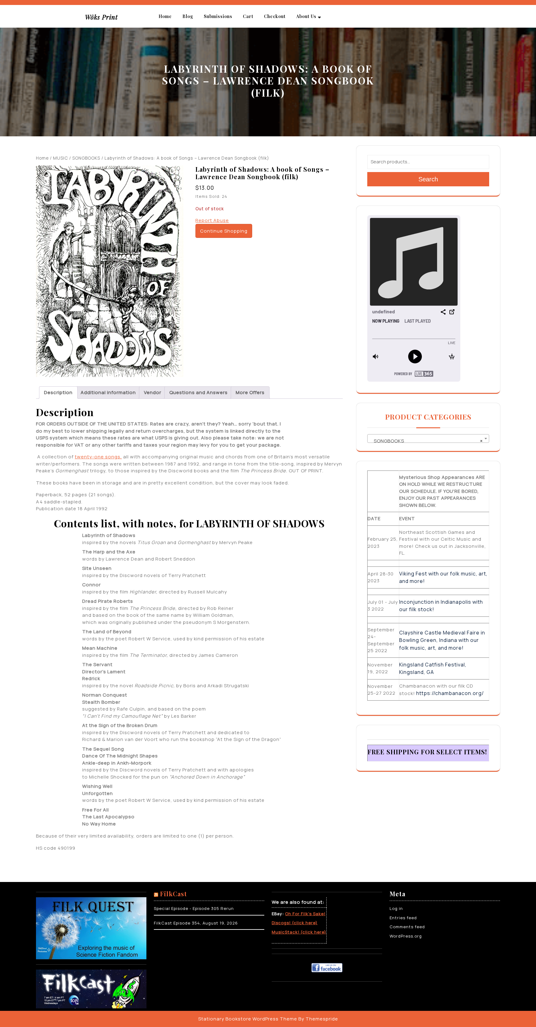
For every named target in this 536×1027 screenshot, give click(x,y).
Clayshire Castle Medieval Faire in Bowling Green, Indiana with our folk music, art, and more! (442, 640)
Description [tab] (58, 392)
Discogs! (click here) (295, 922)
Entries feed (403, 917)
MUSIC (60, 158)
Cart (248, 16)
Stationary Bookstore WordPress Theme (247, 1019)
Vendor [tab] (152, 392)
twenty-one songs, (98, 456)
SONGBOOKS (86, 158)
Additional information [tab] (108, 392)
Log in (396, 908)
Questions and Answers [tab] (198, 392)
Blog (187, 16)
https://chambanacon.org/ (450, 693)
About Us (306, 16)
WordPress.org (406, 936)
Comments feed (407, 926)
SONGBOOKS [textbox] (426, 441)
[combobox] (428, 438)
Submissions (218, 16)
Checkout (275, 16)
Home (165, 16)
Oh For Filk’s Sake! (305, 913)
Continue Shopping (224, 231)
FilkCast (173, 893)
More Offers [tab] (250, 392)
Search (428, 179)
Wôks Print (101, 17)
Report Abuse (212, 220)
